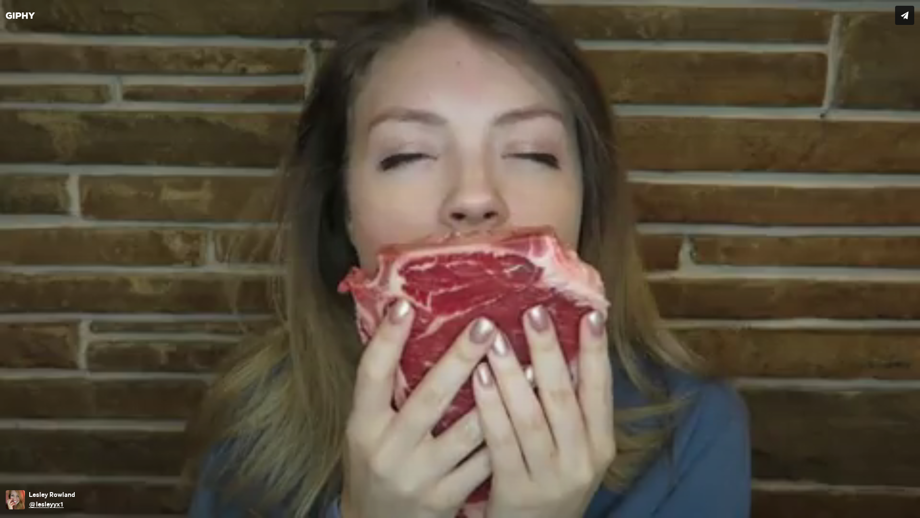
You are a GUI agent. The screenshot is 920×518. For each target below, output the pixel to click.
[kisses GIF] (460, 259)
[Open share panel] (904, 15)
